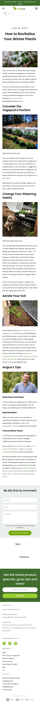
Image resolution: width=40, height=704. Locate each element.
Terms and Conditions (10, 684)
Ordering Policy (7, 681)
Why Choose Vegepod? (11, 655)
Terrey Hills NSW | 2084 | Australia (14, 617)
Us (3, 670)
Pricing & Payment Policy (11, 678)
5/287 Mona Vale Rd (9, 614)
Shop (4, 653)
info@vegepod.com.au (10, 638)
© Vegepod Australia (20, 696)
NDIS (4, 667)
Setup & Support (8, 658)
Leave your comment (20, 533)
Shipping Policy (7, 687)
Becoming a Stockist (9, 664)
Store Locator (7, 661)
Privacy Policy (7, 690)
